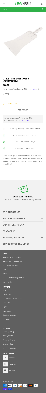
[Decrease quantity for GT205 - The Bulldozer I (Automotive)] (5, 98)
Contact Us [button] (9, 231)
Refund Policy (8, 344)
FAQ (4, 290)
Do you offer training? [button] (16, 244)
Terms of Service (9, 340)
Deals (5, 274)
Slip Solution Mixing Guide (12, 298)
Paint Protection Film (10, 265)
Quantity (6, 94)
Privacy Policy (8, 336)
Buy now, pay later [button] (13, 237)
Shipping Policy (8, 332)
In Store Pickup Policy (11, 348)
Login (5, 307)
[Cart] (40, 3)
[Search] (40, 9)
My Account (7, 311)
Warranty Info (8, 319)
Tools (5, 269)
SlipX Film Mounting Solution (13, 278)
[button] (5, 3)
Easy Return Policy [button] (13, 224)
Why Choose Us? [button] (11, 212)
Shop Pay (6, 303)
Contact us (7, 294)
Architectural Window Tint (12, 261)
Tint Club (10, 381)
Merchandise (8, 282)
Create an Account (9, 315)
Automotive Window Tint (12, 257)
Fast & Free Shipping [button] (14, 218)
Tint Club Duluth (9, 323)
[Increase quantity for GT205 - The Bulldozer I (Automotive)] (18, 98)
